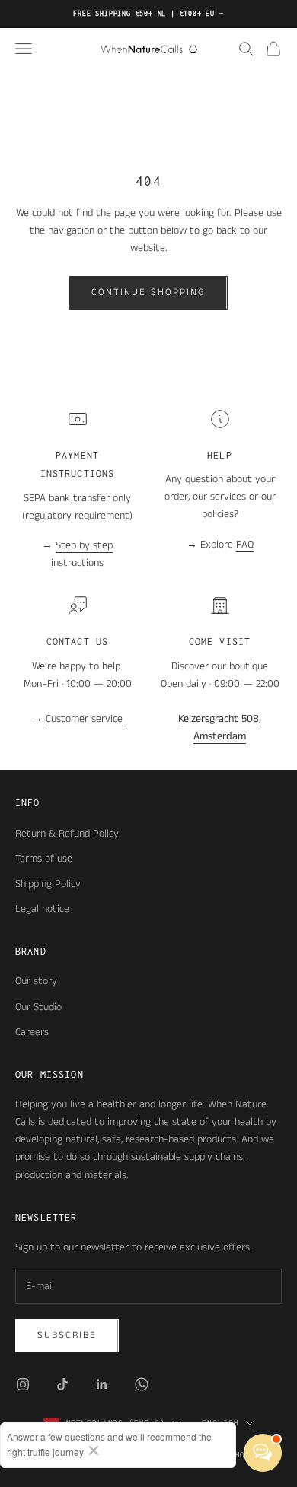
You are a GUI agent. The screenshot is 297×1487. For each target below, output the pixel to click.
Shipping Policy (48, 883)
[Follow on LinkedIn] (102, 1384)
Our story (36, 981)
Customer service (84, 718)
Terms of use (43, 858)
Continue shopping (148, 292)
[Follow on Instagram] (22, 1384)
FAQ (245, 544)
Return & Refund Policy (67, 833)
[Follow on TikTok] (62, 1384)
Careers (32, 1032)
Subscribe (67, 1335)
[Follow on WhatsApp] (141, 1384)
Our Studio (38, 1007)
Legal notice (42, 909)
